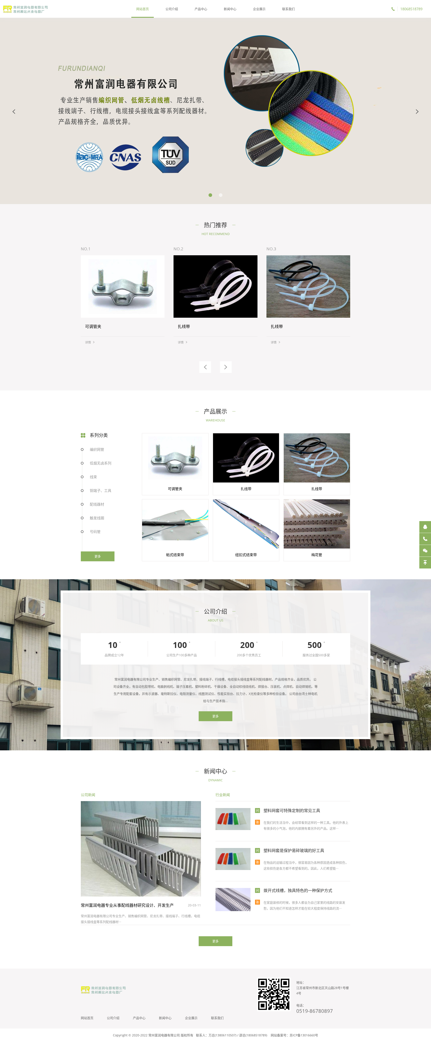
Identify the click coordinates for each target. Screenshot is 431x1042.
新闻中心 (230, 9)
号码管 (95, 531)
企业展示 (259, 9)
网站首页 (142, 9)
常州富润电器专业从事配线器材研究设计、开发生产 (127, 905)
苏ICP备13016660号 (304, 1035)
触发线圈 (97, 517)
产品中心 (201, 9)
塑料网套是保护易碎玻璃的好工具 (294, 850)
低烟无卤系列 (100, 463)
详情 (88, 342)
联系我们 (288, 9)
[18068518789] (425, 539)
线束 (93, 476)
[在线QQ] (425, 527)
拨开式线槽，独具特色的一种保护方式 (298, 890)
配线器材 (97, 504)
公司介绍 (171, 9)
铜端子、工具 (100, 490)
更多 (98, 556)
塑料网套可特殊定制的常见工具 (292, 810)
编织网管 (97, 449)
